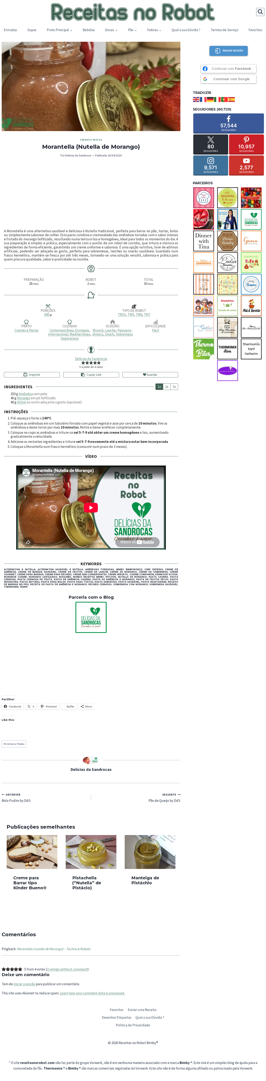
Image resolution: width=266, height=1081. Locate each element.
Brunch (98, 330)
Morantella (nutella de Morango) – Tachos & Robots (53, 949)
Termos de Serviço (224, 30)
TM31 (122, 314)
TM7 (147, 314)
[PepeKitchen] (228, 305)
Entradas (10, 30)
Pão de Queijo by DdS (164, 798)
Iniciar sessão (233, 50)
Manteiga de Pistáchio (145, 881)
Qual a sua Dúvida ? (186, 30)
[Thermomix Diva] (228, 349)
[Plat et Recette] (252, 305)
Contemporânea (61, 330)
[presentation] (32, 852)
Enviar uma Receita (142, 1009)
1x (159, 386)
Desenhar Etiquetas (116, 1017)
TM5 (131, 314)
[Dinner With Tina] (204, 241)
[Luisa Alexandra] (228, 262)
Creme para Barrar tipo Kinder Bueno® (30, 883)
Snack (109, 334)
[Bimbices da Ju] (252, 197)
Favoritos (255, 30)
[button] (83, 362)
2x (166, 386)
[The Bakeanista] (252, 327)
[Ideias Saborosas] (204, 262)
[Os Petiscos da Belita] (204, 305)
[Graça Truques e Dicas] (252, 241)
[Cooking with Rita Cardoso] (228, 219)
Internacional (58, 334)
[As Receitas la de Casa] (228, 197)
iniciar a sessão (24, 984)
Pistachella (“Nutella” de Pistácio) (86, 883)
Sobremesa (124, 334)
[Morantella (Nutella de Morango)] (91, 86)
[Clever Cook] (204, 219)
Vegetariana (70, 338)
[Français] (203, 99)
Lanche (110, 330)
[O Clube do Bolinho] (228, 284)
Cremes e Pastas (91, 139)
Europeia (82, 330)
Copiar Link (94, 375)
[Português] (224, 99)
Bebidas (89, 30)
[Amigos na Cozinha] (204, 197)
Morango (23, 398)
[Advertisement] (91, 194)
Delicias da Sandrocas (78, 155)
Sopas (31, 30)
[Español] (231, 99)
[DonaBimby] (228, 241)
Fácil (155, 330)
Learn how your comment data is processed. (92, 993)
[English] (196, 99)
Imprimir (34, 375)
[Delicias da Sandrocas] (91, 617)
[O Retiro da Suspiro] (252, 284)
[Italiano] (217, 99)
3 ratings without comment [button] (67, 969)
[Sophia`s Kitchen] (204, 327)
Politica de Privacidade (133, 1025)
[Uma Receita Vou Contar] (228, 370)
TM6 (139, 314)
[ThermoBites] (204, 349)
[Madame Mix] (252, 262)
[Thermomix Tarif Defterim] (252, 349)
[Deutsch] (210, 99)
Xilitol (21, 402)
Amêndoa (26, 394)
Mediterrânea (80, 334)
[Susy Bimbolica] (228, 327)
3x (174, 386)
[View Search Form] (260, 12)
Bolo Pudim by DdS (16, 798)
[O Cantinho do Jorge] (204, 284)
